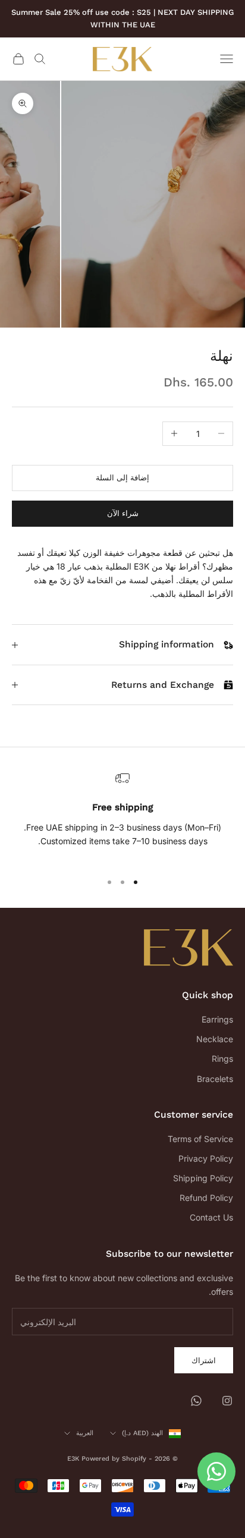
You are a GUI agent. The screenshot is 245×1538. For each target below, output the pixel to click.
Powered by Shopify (113, 1458)
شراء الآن (123, 513)
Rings (222, 1058)
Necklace (214, 1039)
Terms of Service (200, 1139)
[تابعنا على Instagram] (227, 1401)
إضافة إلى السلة (122, 477)
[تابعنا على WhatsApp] (196, 1401)
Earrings (217, 1019)
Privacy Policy (205, 1158)
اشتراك (203, 1360)
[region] (122, 816)
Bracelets (215, 1079)
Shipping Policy (203, 1178)
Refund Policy (206, 1198)
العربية (84, 1433)
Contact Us (211, 1217)
